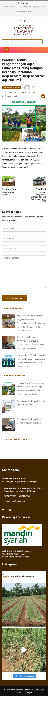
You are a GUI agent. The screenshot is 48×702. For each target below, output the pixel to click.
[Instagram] (24, 21)
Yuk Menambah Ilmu (11, 87)
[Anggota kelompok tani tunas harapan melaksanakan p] (24, 605)
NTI (33, 87)
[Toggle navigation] (6, 50)
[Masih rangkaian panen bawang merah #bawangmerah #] (24, 650)
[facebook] (20, 21)
